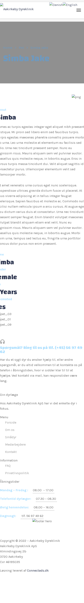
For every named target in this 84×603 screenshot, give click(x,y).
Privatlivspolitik (17, 473)
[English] (70, 5)
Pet (21, 48)
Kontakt (11, 452)
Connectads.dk (38, 570)
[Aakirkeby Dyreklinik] (17, 9)
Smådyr (10, 437)
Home (7, 48)
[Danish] (56, 5)
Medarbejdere (15, 444)
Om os (9, 430)
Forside (10, 422)
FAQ (8, 466)
